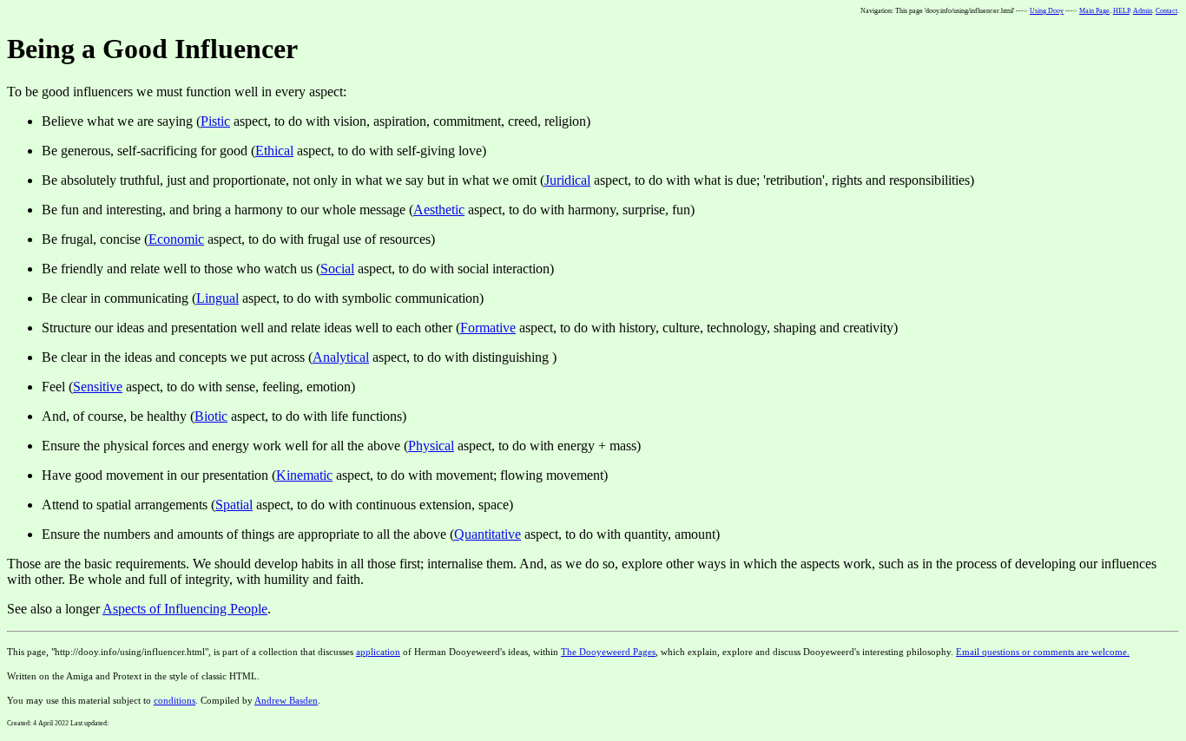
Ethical (274, 150)
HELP (1121, 11)
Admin (1142, 11)
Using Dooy (1047, 11)
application (378, 651)
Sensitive (97, 386)
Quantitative (487, 534)
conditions (174, 700)
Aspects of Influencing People (184, 608)
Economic (176, 239)
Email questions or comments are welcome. (1043, 651)
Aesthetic (439, 209)
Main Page (1094, 11)
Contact (1166, 11)
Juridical (567, 180)
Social (337, 268)
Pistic (215, 121)
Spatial (234, 504)
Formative (488, 327)
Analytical (341, 357)
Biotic (210, 416)
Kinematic (304, 475)
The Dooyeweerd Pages (608, 651)
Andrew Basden (286, 700)
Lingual (217, 298)
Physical (431, 445)
